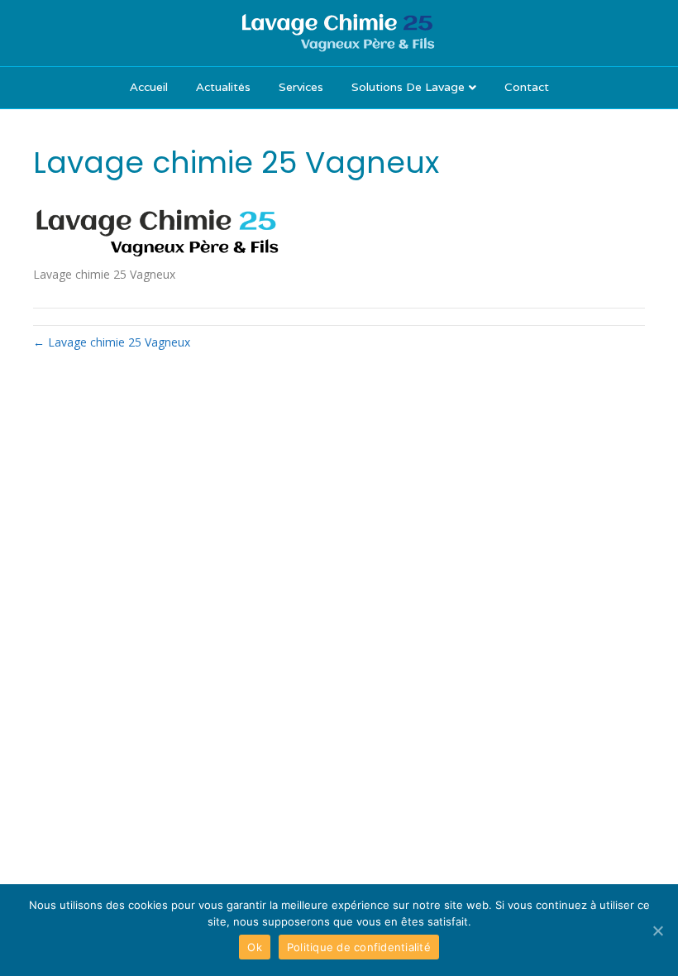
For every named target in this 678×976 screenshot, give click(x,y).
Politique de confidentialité (359, 947)
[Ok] (657, 930)
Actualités (223, 86)
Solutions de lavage (408, 86)
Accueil (149, 86)
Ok (254, 947)
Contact (526, 86)
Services (301, 86)
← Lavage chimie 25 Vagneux (111, 342)
